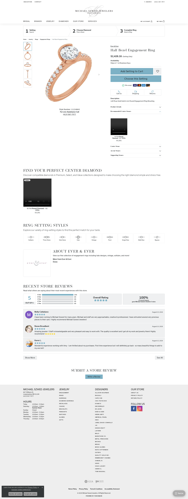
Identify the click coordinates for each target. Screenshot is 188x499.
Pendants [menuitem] (63, 411)
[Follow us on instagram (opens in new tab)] (139, 408)
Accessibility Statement (112, 489)
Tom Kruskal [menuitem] (100, 471)
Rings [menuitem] (61, 395)
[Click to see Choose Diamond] (92, 31)
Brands (38, 21)
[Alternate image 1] (27, 46)
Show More (30, 358)
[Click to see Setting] (45, 31)
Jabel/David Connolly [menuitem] (104, 422)
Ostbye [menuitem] (98, 452)
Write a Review (94, 377)
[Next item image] (99, 74)
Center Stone (115, 146)
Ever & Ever (115, 46)
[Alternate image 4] (27, 74)
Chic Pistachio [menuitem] (101, 401)
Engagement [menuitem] (64, 392)
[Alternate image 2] (27, 55)
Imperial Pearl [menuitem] (101, 417)
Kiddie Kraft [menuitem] (100, 428)
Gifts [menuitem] (61, 420)
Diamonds (64, 21)
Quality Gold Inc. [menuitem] (102, 455)
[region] (69, 74)
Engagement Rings (45, 39)
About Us (134, 392)
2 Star (39, 301)
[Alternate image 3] (27, 64)
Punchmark (98, 496)
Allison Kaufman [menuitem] (102, 392)
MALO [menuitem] (97, 433)
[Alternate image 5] (27, 83)
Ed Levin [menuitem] (98, 409)
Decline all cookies (15, 494)
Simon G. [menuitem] (98, 468)
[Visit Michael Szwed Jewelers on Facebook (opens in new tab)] (133, 408)
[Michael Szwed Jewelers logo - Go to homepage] (94, 11)
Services (92, 21)
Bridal (26, 21)
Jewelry (50, 21)
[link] (37, 2)
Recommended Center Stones (121, 111)
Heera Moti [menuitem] (99, 414)
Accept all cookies (30, 494)
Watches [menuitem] (62, 414)
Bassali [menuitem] (98, 395)
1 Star (39, 303)
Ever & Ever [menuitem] (99, 411)
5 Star (39, 294)
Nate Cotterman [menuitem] (101, 449)
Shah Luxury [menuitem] (100, 466)
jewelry (31, 39)
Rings (36, 39)
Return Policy (136, 398)
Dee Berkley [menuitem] (100, 406)
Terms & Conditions (96, 489)
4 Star (39, 297)
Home (24, 39)
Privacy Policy (137, 395)
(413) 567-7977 (69, 114)
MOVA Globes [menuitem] (100, 447)
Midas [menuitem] (97, 444)
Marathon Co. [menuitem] (100, 436)
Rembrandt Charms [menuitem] (103, 458)
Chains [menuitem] (62, 406)
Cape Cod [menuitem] (98, 398)
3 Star (39, 299)
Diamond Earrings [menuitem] (66, 401)
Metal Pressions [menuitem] (101, 439)
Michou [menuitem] (98, 441)
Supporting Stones (117, 155)
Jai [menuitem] (96, 425)
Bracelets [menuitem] (63, 409)
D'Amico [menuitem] (98, 403)
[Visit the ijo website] (99, 481)
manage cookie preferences (21, 490)
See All (160, 358)
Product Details (116, 107)
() (75, 294)
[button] (27, 2)
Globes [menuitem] (62, 417)
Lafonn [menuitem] (98, 430)
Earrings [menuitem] (62, 398)
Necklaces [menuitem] (63, 403)
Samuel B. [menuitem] (99, 460)
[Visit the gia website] (89, 481)
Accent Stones (115, 151)
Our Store (78, 21)
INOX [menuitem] (97, 420)
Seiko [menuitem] (97, 463)
